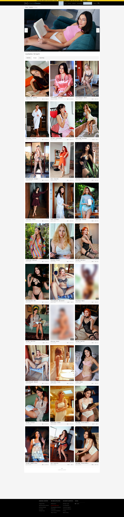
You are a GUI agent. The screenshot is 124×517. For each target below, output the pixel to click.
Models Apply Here (55, 505)
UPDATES (61, 3)
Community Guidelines (55, 510)
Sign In (94, 3)
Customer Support (67, 507)
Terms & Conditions (67, 509)
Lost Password (66, 505)
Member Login (66, 503)
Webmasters (53, 503)
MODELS (74, 3)
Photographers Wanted (56, 507)
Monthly (28, 57)
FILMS (65, 3)
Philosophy (53, 509)
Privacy (64, 510)
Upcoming (42, 57)
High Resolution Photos (44, 505)
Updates (31, 7)
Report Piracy (66, 512)
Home (26, 7)
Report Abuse (54, 512)
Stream (35, 57)
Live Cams (41, 509)
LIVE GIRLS (79, 3)
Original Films (42, 503)
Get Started (88, 3)
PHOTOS (69, 3)
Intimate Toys (42, 510)
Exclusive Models (42, 507)
